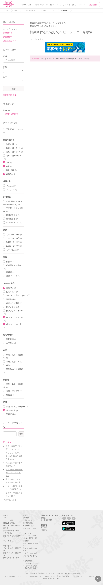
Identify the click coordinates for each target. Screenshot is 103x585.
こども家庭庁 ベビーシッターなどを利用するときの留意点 (30, 565)
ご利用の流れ (28, 523)
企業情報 (44, 527)
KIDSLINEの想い (9, 523)
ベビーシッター (12, 29)
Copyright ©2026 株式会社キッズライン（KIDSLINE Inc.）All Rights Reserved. (51, 573)
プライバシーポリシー (79, 576)
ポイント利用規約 (50, 576)
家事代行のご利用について (12, 537)
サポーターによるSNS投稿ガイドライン (30, 576)
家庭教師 (7, 36)
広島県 (43, 10)
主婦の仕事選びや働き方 (30, 549)
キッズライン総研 (29, 535)
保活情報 (26, 540)
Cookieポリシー (93, 576)
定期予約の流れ (28, 525)
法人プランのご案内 (30, 553)
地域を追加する (12, 113)
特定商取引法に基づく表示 (51, 578)
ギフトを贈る (8, 540)
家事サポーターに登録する (12, 554)
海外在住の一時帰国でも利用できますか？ (14, 472)
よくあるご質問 (46, 520)
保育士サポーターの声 (11, 557)
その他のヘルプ (9, 500)
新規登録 (93, 4)
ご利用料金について (10, 533)
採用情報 (44, 530)
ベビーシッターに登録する (12, 549)
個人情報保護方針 (64, 576)
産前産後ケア (8, 40)
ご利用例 (26, 517)
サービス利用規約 (10, 576)
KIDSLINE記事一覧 (30, 538)
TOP (6, 10)
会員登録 (35, 58)
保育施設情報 (28, 560)
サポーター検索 (29, 10)
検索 (16, 10)
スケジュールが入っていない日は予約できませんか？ (14, 456)
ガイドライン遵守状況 (30, 557)
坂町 (53, 10)
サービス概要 (8, 520)
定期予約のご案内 (29, 528)
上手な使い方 (28, 520)
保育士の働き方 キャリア (30, 544)
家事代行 (7, 32)
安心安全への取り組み (11, 530)
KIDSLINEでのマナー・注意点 (11, 526)
